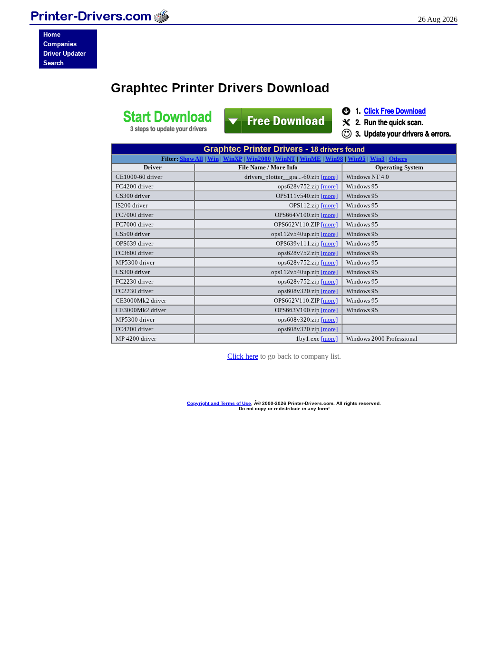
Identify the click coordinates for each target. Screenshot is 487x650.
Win (213, 158)
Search (53, 63)
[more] (329, 176)
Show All (191, 158)
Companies (60, 44)
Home (51, 34)
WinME (310, 158)
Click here (242, 356)
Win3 (377, 158)
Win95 (357, 158)
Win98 (334, 158)
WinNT (285, 158)
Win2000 (258, 158)
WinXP (232, 158)
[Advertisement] (68, 220)
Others (398, 158)
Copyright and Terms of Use (219, 403)
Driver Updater (64, 53)
